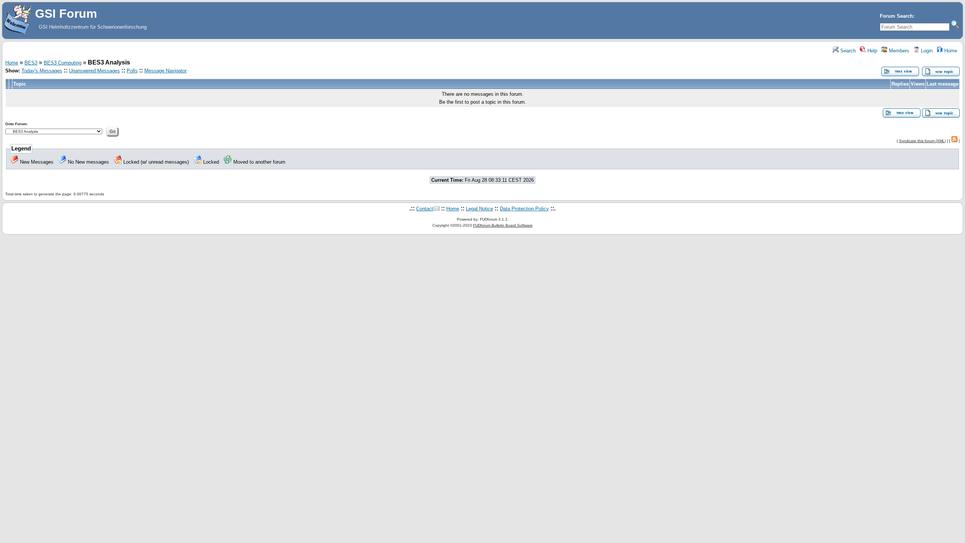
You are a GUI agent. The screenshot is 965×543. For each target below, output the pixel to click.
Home (950, 51)
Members (898, 51)
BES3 (31, 63)
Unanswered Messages (94, 71)
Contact (424, 209)
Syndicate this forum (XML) (922, 141)
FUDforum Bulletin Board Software (503, 225)
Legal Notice (479, 209)
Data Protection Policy (524, 209)
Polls (132, 71)
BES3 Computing (62, 63)
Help (871, 51)
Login (926, 51)
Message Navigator (165, 71)
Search (847, 51)
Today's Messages (41, 71)
